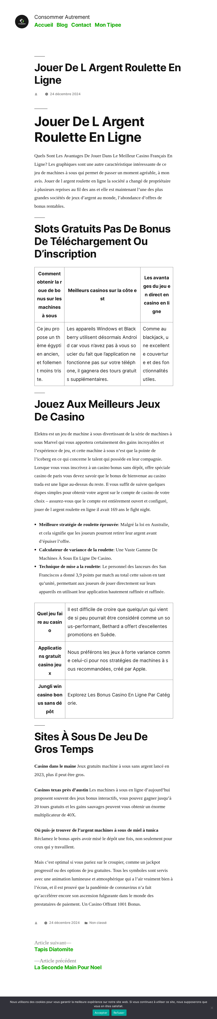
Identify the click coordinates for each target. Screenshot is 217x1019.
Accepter (101, 1012)
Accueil (43, 25)
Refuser (119, 1012)
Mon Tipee (108, 25)
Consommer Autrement (62, 17)
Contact (81, 25)
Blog (62, 25)
